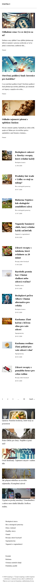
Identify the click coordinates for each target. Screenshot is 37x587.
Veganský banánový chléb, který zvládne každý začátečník (25, 227)
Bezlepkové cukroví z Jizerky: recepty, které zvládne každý (25, 155)
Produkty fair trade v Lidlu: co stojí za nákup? (24, 179)
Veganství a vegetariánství (22, 234)
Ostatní (4, 50)
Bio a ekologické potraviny (22, 186)
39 (24, 399)
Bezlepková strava (20, 162)
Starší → (32, 399)
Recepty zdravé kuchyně (22, 261)
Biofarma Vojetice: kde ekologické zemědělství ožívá (24, 203)
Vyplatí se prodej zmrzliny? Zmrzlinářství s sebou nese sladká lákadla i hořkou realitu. (18, 503)
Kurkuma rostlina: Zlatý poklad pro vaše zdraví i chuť (24, 346)
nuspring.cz (6, 4)
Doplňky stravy (19, 285)
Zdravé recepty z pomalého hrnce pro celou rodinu (25, 370)
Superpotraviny (19, 333)
